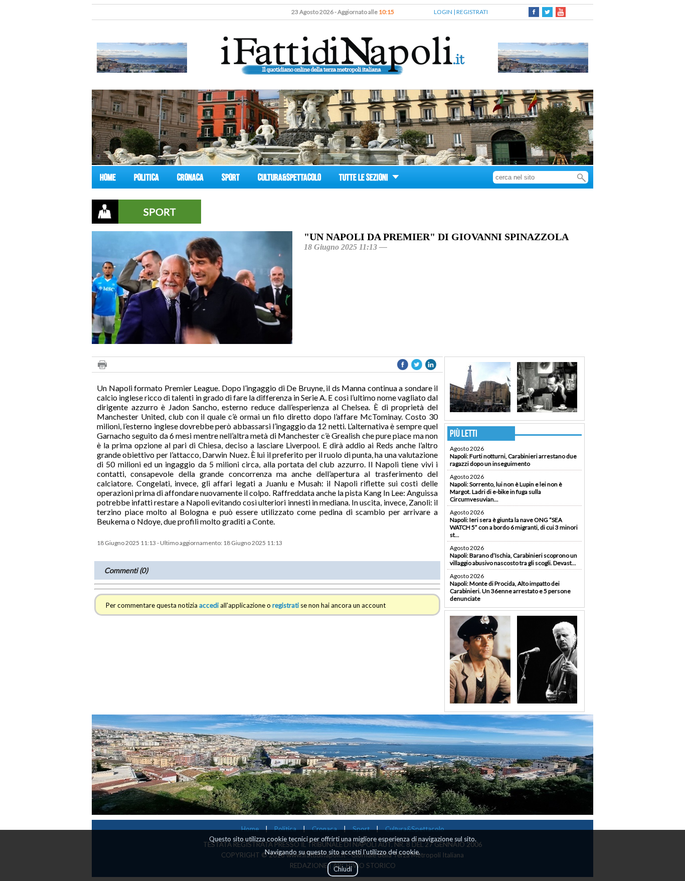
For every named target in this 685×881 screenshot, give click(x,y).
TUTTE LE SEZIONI (364, 179)
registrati (285, 605)
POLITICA (146, 179)
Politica (285, 829)
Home (250, 829)
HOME (108, 179)
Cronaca (324, 829)
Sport (361, 829)
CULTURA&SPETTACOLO (289, 179)
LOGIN (443, 12)
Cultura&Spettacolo (414, 829)
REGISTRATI (472, 12)
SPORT (231, 179)
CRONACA (190, 179)
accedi (209, 605)
